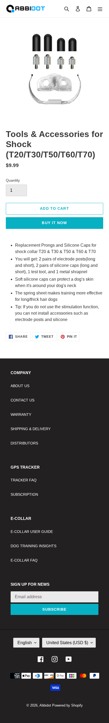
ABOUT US (20, 386)
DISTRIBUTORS (24, 443)
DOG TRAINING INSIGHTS (33, 546)
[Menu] (100, 8)
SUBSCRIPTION (24, 494)
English (24, 642)
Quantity (13, 180)
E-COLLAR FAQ (24, 560)
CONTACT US (22, 400)
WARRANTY (21, 414)
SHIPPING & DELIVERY (31, 429)
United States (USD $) (67, 642)
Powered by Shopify (67, 705)
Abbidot (45, 705)
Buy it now (54, 223)
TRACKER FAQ (24, 480)
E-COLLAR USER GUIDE (32, 531)
